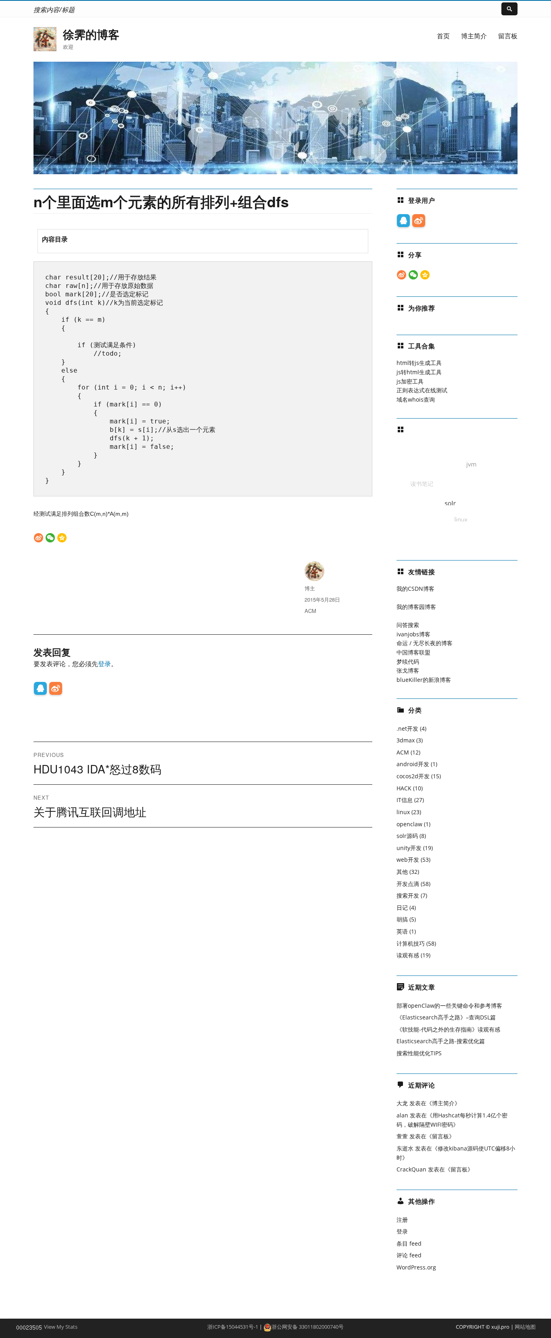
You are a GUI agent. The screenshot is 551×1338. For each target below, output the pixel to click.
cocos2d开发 (413, 776)
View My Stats (60, 1326)
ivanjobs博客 (413, 634)
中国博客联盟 (413, 652)
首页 (443, 35)
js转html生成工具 (419, 372)
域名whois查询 (416, 399)
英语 (402, 931)
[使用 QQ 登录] (40, 688)
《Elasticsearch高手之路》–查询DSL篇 (446, 1017)
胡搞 (402, 919)
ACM (310, 611)
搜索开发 (408, 895)
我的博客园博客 (416, 607)
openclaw (409, 824)
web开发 (408, 859)
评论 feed (409, 1255)
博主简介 (474, 35)
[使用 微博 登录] (55, 688)
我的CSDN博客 (415, 588)
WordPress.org (416, 1267)
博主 (310, 588)
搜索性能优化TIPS (419, 1053)
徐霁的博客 (91, 34)
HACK (404, 788)
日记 (402, 907)
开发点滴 (408, 884)
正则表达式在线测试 (422, 390)
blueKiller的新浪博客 (424, 680)
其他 (402, 871)
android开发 (413, 764)
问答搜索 (408, 625)
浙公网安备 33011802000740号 (307, 1326)
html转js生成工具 (419, 363)
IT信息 (405, 800)
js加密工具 (410, 381)
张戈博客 (408, 670)
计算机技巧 (411, 943)
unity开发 (409, 848)
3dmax (406, 740)
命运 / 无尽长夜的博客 (425, 643)
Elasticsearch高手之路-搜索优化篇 (441, 1041)
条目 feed (409, 1243)
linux (403, 812)
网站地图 (525, 1326)
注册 (402, 1219)
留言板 (508, 35)
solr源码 (407, 836)
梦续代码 (408, 661)
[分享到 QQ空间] (62, 537)
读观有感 (408, 955)
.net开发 (407, 728)
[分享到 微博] (38, 537)
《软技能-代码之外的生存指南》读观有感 (448, 1029)
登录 (104, 663)
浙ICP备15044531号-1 (232, 1326)
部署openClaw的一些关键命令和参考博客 (449, 1005)
